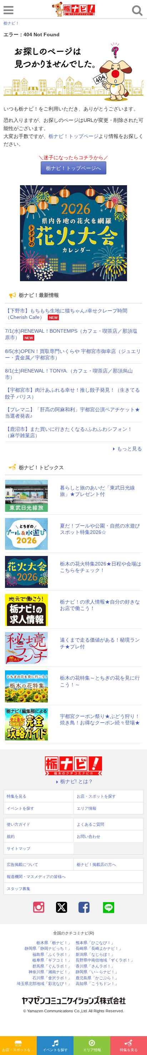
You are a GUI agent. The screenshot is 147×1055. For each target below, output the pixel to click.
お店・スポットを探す (19, 1050)
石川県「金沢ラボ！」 (52, 978)
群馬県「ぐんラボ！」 (52, 966)
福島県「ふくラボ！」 (52, 955)
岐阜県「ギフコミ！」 (52, 960)
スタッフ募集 (18, 889)
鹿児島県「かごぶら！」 (97, 978)
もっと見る (129, 448)
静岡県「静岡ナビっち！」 (48, 948)
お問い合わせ (88, 836)
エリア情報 (92, 1050)
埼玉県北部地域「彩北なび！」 (44, 984)
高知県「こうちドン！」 (97, 984)
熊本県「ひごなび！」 (95, 943)
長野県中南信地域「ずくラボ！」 (105, 960)
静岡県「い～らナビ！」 (97, 972)
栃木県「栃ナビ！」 (54, 943)
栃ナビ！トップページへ (73, 168)
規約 (11, 836)
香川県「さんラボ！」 (95, 966)
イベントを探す (55, 1050)
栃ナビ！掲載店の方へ (96, 864)
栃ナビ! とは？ (76, 781)
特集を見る (129, 1050)
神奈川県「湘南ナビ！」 (50, 972)
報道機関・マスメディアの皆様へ (36, 876)
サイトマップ (18, 848)
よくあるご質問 (90, 824)
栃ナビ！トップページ (73, 136)
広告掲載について (22, 864)
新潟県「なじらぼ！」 (95, 955)
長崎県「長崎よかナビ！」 (99, 948)
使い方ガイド (18, 824)
